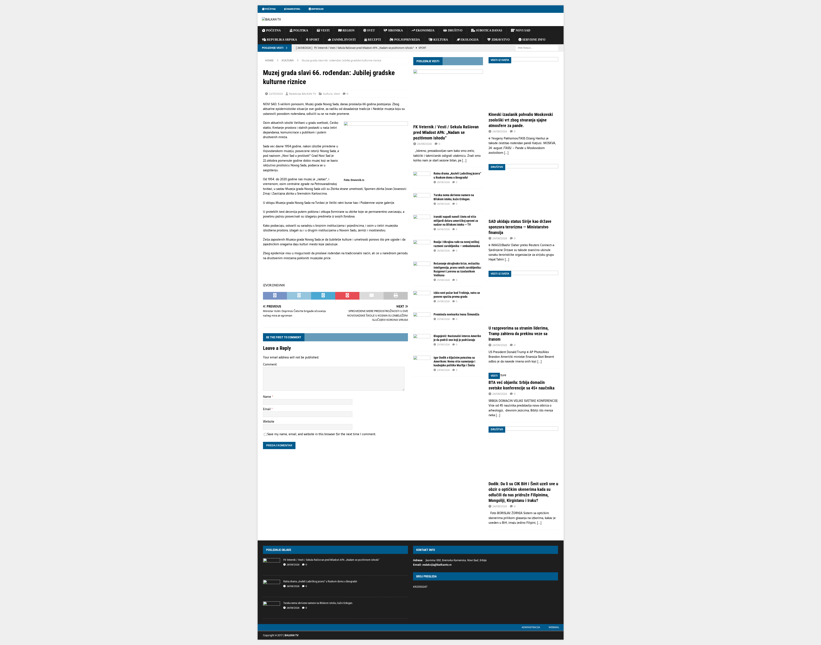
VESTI (324, 30)
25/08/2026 (443, 280)
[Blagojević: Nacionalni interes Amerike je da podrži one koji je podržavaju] (421, 340)
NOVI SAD (522, 30)
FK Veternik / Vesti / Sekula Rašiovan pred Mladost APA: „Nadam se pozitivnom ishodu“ (446, 132)
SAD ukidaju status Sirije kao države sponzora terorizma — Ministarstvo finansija (520, 227)
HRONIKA (395, 30)
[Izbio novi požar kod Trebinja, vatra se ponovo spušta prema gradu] (421, 297)
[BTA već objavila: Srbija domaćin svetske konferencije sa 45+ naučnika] (523, 375)
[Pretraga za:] (536, 47)
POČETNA (273, 30)
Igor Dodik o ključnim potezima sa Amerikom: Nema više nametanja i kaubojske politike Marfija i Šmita (454, 361)
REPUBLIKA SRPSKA (281, 39)
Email (267, 409)
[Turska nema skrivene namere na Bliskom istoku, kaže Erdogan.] (421, 199)
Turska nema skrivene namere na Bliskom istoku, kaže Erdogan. (318, 603)
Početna (270, 9)
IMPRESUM (317, 9)
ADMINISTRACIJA (531, 627)
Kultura (327, 94)
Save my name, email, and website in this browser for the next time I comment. (321, 434)
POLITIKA (300, 30)
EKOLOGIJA (469, 39)
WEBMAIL (554, 627)
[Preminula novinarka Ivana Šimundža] (421, 318)
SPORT (313, 39)
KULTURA (440, 39)
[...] (464, 160)
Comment (270, 364)
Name (267, 396)
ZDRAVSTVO (500, 39)
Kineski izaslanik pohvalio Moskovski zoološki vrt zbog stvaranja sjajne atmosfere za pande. (521, 120)
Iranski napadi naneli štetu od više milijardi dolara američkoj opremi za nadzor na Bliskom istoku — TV (456, 220)
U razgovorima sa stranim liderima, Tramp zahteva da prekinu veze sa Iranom (519, 333)
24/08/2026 (443, 370)
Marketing (293, 9)
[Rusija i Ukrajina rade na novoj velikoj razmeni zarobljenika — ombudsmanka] (421, 246)
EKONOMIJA (424, 30)
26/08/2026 (424, 144)
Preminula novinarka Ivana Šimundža (456, 314)
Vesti (337, 94)
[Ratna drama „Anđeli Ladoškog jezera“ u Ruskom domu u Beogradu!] (421, 178)
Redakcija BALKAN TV (302, 94)
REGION (348, 30)
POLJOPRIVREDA (406, 39)
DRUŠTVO (454, 30)
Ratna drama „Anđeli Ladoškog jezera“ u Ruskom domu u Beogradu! (320, 581)
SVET (370, 30)
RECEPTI (374, 39)
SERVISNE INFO (533, 39)
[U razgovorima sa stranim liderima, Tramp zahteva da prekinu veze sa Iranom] (523, 297)
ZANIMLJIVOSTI (343, 39)
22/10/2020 (276, 94)
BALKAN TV (291, 635)
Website (268, 421)
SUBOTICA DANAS (488, 30)
